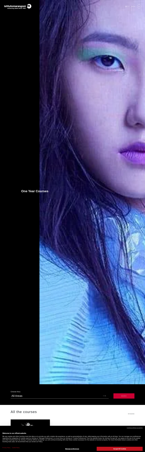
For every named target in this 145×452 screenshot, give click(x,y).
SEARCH (124, 396)
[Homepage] (18, 6)
